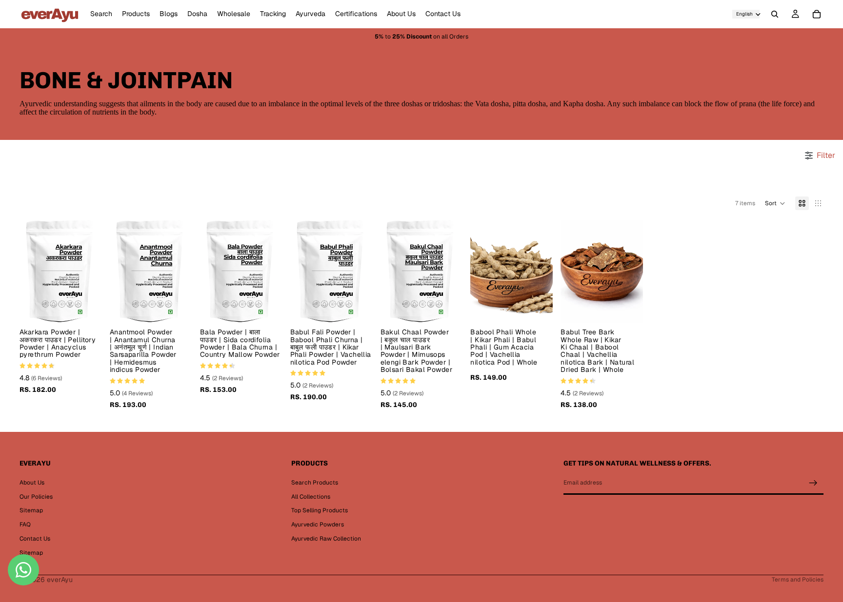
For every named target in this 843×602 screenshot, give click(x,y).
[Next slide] (91, 271)
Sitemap (31, 510)
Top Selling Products (319, 510)
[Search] (774, 14)
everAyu (60, 579)
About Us (32, 482)
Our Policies (36, 497)
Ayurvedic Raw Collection (326, 539)
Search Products (314, 482)
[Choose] (87, 307)
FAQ (25, 524)
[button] (775, 203)
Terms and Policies (797, 579)
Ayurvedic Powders (317, 524)
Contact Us (35, 539)
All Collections (310, 497)
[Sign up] (813, 483)
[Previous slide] (30, 271)
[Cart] (816, 14)
